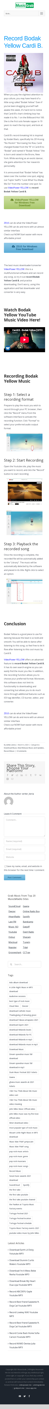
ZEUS (6, 222)
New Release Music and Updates (31, 748)
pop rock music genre (18, 1156)
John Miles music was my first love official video (24, 1116)
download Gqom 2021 (18, 1025)
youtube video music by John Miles (24, 1233)
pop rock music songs (18, 1166)
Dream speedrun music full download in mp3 (20, 1065)
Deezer (25, 1006)
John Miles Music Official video (22, 1109)
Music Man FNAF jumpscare (21, 1141)
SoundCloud (14, 1185)
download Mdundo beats (20, 1029)
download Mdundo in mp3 (20, 1039)
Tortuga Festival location (20, 1218)
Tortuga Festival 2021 (18, 1213)
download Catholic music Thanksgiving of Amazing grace (22, 1013)
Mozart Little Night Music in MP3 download (23, 1134)
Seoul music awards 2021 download (20, 1178)
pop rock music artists (18, 1151)
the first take (14, 1189)
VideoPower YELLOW (18, 187)
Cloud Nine (14, 1006)
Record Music (9, 751)
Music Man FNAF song (19, 1146)
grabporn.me (19, 1388)
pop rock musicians (17, 1161)
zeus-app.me (31, 1388)
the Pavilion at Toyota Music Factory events (21, 1206)
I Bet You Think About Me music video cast (23, 1093)
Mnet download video (18, 1123)
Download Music (10, 748)
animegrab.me (39, 1385)
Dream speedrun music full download (20, 1056)
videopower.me (25, 1385)
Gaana (12, 1077)
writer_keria (11, 745)
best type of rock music (19, 1001)
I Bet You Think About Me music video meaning (23, 1102)
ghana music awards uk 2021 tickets (21, 1084)
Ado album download (18, 982)
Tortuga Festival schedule (20, 1223)
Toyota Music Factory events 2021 (24, 1228)
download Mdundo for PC (20, 1034)
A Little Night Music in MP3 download (21, 989)
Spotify (26, 1185)
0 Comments (22, 751)
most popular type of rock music (23, 1127)
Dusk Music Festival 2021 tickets (23, 1072)
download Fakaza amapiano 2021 (23, 1020)
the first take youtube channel (22, 1199)
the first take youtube (18, 1194)
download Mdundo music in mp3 (23, 1044)
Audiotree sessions (17, 996)
